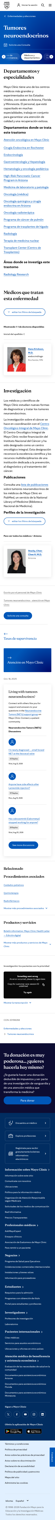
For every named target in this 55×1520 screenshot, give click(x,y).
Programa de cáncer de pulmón (24, 219)
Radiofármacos (11, 900)
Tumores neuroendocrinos (20, 1034)
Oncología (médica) (16, 194)
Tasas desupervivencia (10, 56)
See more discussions (23, 845)
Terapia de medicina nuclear (21, 240)
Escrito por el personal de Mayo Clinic (23, 592)
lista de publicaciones (34, 484)
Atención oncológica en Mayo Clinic (26, 140)
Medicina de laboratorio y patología (26, 187)
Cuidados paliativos (14, 885)
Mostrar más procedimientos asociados (24, 908)
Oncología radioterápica (19, 212)
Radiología (10, 233)
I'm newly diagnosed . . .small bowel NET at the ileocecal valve (26, 751)
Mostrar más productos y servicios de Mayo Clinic (26, 944)
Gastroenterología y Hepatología (24, 162)
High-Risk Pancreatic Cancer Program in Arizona (22, 178)
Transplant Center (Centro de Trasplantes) (22, 250)
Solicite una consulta (17, 615)
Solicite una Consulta (19, 44)
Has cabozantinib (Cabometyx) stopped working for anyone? (24, 820)
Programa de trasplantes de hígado (26, 226)
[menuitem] (31, 57)
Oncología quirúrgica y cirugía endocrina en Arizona (22, 203)
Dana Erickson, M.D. (36, 350)
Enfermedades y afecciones (22, 16)
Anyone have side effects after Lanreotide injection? (24, 786)
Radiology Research (16, 274)
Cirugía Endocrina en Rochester (24, 147)
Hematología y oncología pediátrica (26, 169)
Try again (28, 992)
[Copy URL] (43, 985)
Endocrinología (13, 155)
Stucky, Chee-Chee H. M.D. (35, 552)
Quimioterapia (11, 892)
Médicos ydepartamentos (32, 56)
